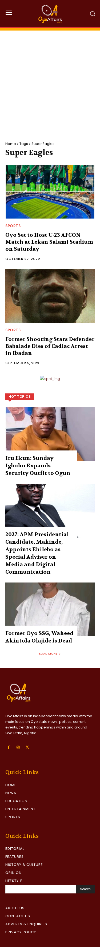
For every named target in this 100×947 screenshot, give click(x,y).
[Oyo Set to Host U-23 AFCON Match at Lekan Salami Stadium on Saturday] (50, 192)
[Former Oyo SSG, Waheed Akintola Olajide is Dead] (50, 609)
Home (10, 143)
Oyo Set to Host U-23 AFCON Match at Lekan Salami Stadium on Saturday (49, 242)
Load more (48, 653)
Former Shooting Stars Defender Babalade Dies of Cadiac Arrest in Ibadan (49, 346)
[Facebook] (8, 747)
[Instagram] (18, 747)
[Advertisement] (50, 81)
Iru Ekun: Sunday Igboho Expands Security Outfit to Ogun (37, 465)
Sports (13, 226)
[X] (27, 747)
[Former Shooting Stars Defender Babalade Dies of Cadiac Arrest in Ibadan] (50, 296)
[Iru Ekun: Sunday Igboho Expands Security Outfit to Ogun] (50, 434)
